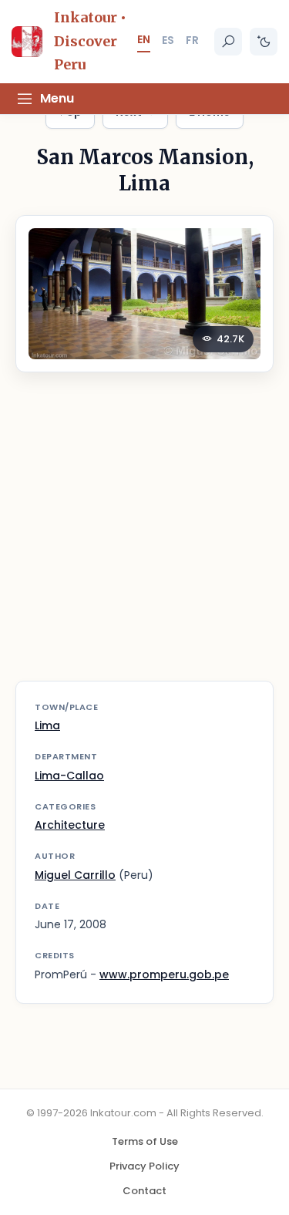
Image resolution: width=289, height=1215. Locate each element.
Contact (144, 1190)
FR (192, 40)
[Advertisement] (144, 536)
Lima (47, 725)
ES (168, 40)
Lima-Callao (69, 775)
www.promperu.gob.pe (164, 974)
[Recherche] (228, 42)
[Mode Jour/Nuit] (263, 42)
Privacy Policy (144, 1166)
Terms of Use (145, 1141)
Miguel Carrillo (75, 875)
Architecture (70, 825)
